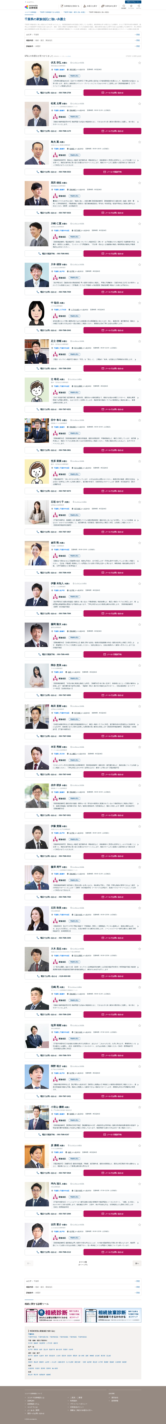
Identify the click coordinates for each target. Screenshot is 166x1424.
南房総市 (42, 1374)
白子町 (100, 1362)
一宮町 (84, 1362)
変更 (138, 35)
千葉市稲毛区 (54, 1337)
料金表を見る (74, 76)
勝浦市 (41, 1362)
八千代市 (63, 310)
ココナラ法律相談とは (35, 1398)
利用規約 (73, 1401)
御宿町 (124, 1362)
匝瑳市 (69, 1356)
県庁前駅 (77, 230)
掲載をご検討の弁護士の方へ (81, 1410)
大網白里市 (61, 1362)
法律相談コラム (33, 1404)
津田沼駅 (73, 69)
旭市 (46, 1356)
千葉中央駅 (78, 915)
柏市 (61, 672)
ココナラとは (32, 1407)
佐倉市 (41, 1356)
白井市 (71, 1349)
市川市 (62, 754)
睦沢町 (89, 1362)
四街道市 (52, 1356)
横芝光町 (77, 1362)
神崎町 (92, 1356)
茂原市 (30, 1362)
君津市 (43, 1368)
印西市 (65, 1349)
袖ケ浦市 (55, 1368)
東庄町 (103, 1356)
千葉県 (56, 70)
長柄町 (106, 1362)
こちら (68, 56)
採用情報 (114, 1401)
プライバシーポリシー (78, 1404)
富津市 (48, 1368)
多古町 (97, 1356)
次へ (137, 1263)
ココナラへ (30, 2)
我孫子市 (52, 1349)
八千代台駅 (75, 310)
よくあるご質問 (33, 1410)
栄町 (87, 1356)
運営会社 (114, 1398)
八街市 (58, 1356)
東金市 (36, 1362)
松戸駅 (72, 271)
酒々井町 (81, 1356)
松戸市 (62, 271)
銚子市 (30, 1356)
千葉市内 (31, 1334)
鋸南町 (48, 1374)
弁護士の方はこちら (133, 2)
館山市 (30, 1374)
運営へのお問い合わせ (35, 1413)
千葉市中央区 (64, 231)
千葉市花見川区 (43, 1337)
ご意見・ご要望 (76, 1398)
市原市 (37, 1368)
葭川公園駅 (78, 348)
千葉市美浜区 (82, 1337)
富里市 (64, 1356)
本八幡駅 (73, 754)
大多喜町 (118, 1362)
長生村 (95, 1362)
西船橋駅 (73, 110)
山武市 (47, 1362)
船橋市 (62, 70)
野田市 (36, 1349)
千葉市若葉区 (64, 1337)
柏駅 (70, 672)
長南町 (112, 1362)
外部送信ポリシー (77, 1407)
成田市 (36, 1356)
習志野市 (42, 1343)
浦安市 (55, 1343)
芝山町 (108, 1356)
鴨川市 (36, 1374)
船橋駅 (72, 149)
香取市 (75, 1356)
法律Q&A (30, 1401)
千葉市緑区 (73, 1337)
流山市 (46, 1349)
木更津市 (31, 1368)
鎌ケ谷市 (59, 1349)
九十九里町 (69, 1362)
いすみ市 (53, 1362)
